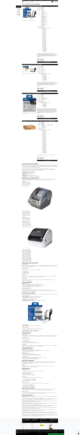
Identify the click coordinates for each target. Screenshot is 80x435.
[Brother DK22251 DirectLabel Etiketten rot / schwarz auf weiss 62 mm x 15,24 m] (29, 103)
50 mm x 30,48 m (43, 21)
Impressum (32, 426)
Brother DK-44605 (25, 325)
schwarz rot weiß (44, 98)
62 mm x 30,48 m (43, 24)
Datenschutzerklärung (34, 427)
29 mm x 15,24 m (43, 16)
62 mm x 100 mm (43, 25)
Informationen (25, 432)
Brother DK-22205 (25, 296)
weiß (42, 69)
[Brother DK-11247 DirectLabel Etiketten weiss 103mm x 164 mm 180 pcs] (29, 69)
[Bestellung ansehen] (57, 1)
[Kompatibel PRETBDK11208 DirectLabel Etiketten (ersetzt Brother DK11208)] (29, 127)
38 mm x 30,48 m (43, 19)
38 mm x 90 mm (43, 20)
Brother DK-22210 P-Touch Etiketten (32, 6)
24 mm (42, 15)
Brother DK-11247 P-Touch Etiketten (32, 64)
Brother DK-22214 (25, 297)
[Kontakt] (54, 1)
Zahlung (23, 426)
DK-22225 (25, 410)
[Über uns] (55, 1)
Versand (23, 427)
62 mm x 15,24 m (43, 23)
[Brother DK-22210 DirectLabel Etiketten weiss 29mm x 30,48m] (29, 13)
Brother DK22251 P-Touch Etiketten (32, 93)
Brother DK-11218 (25, 331)
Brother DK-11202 (25, 330)
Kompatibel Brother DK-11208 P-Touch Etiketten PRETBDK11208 (39, 121)
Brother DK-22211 (25, 300)
